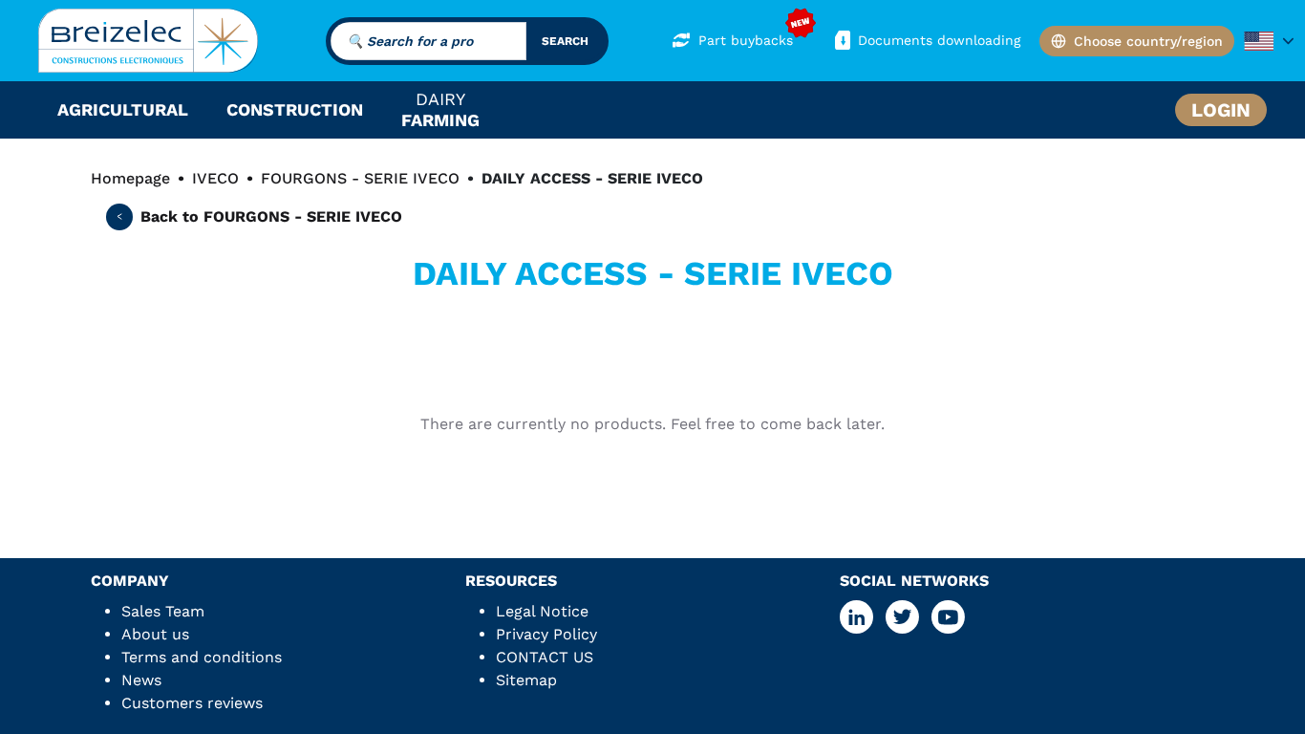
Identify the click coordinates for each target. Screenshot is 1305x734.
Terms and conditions (201, 657)
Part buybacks (745, 40)
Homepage (130, 178)
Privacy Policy (546, 634)
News (141, 680)
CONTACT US (544, 657)
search (565, 41)
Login (1221, 109)
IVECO (215, 178)
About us (155, 634)
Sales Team (162, 611)
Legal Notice (542, 611)
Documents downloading (939, 40)
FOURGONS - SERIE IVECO (360, 178)
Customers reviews (192, 703)
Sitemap (526, 680)
